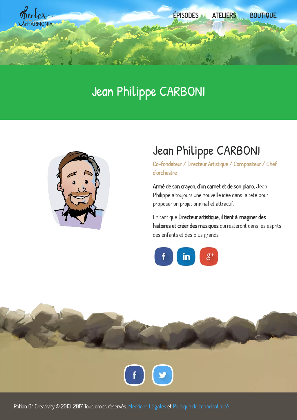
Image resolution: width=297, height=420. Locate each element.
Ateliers (224, 15)
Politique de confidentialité (201, 406)
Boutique (263, 15)
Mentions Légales (147, 406)
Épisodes (185, 15)
